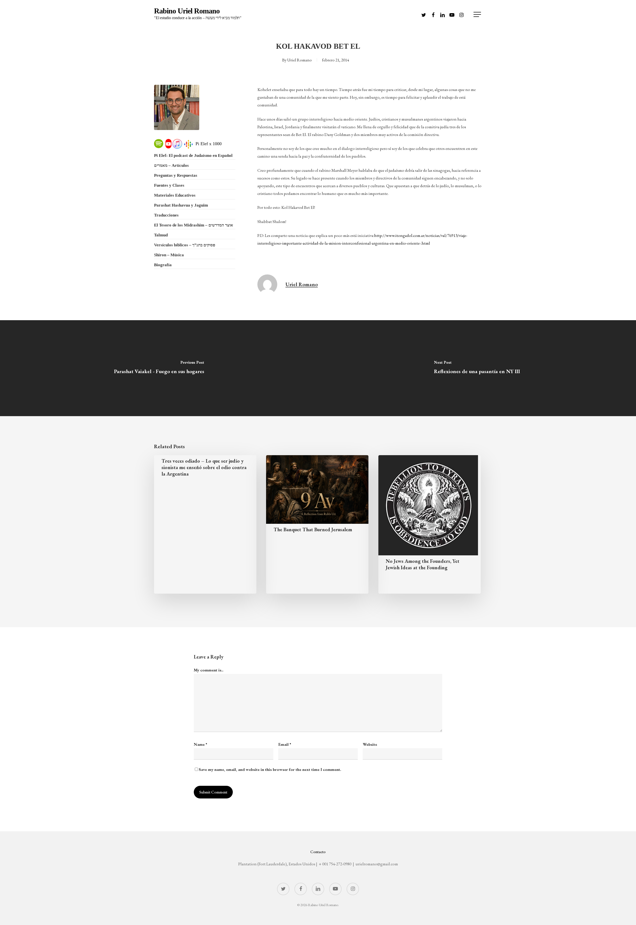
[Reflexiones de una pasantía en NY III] (477, 368)
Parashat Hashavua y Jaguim (181, 205)
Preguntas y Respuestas (175, 175)
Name (200, 744)
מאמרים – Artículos (171, 165)
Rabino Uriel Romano (197, 13)
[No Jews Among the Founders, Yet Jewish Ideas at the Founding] (429, 524)
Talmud (161, 235)
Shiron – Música (169, 255)
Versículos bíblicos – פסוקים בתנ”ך (184, 245)
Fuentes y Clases (169, 185)
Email (284, 744)
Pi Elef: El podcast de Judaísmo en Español (193, 155)
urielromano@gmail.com (377, 864)
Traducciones (166, 215)
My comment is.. (208, 670)
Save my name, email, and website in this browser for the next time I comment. (270, 769)
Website (370, 744)
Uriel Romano (299, 60)
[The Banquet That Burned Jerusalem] (317, 524)
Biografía (163, 265)
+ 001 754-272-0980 (335, 864)
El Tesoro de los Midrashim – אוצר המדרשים (193, 225)
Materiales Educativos (175, 195)
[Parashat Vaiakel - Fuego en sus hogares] (159, 368)
